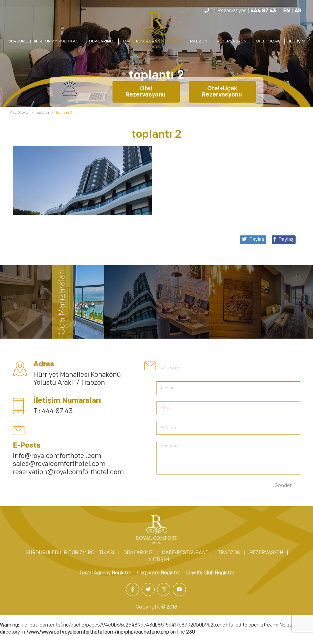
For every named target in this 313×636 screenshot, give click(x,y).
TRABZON (197, 41)
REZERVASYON (231, 41)
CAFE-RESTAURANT (185, 553)
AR (298, 11)
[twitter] (149, 589)
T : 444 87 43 (53, 411)
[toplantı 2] (156, 31)
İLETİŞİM (297, 41)
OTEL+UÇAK (268, 41)
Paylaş (286, 239)
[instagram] (164, 589)
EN (286, 11)
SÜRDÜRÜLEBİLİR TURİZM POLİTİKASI (43, 41)
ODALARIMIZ (101, 41)
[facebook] (133, 589)
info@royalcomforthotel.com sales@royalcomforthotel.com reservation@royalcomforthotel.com (68, 464)
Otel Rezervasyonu (146, 92)
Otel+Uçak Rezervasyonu (222, 92)
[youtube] (180, 589)
